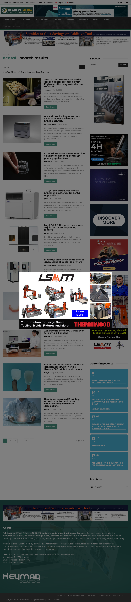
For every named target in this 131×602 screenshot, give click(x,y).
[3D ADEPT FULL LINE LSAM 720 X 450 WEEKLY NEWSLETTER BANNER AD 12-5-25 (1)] (65, 328)
